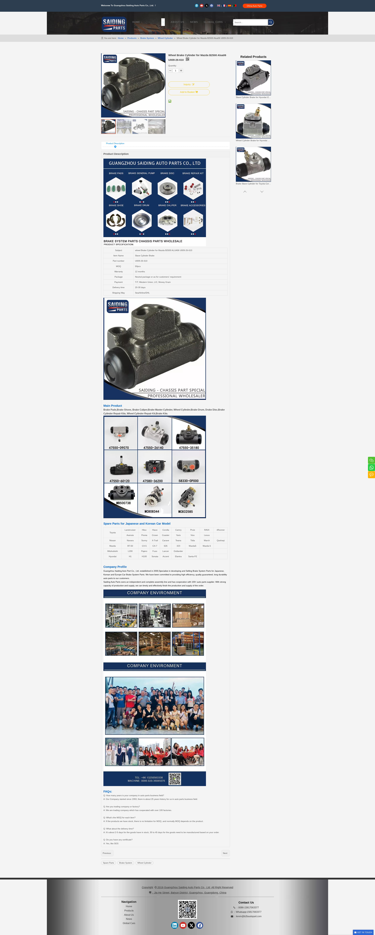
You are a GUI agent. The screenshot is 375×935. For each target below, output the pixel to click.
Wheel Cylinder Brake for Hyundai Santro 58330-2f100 (253, 97)
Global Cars (129, 923)
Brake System (125, 863)
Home (129, 906)
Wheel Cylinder (144, 863)
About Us (129, 915)
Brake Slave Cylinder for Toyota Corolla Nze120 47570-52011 (253, 140)
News (129, 919)
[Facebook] (211, 5)
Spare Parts (108, 863)
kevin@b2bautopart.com (248, 916)
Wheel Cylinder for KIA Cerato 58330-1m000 (253, 183)
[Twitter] (206, 5)
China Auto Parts (254, 6)
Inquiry (187, 84)
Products (129, 910)
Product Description (115, 143)
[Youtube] (201, 5)
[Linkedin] (196, 5)
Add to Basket (187, 92)
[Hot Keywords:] (271, 22)
